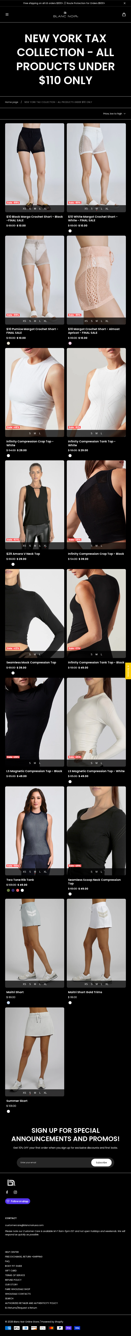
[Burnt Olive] (8, 890)
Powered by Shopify (52, 1321)
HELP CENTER (12, 1252)
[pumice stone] (8, 343)
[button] (7, 14)
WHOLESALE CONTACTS (18, 1293)
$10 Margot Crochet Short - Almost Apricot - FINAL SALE (94, 331)
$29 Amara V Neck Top (23, 554)
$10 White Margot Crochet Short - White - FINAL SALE (93, 218)
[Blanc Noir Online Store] (65, 14)
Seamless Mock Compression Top (31, 662)
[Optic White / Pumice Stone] (70, 1003)
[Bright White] (13, 564)
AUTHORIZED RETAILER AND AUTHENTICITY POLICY (31, 1303)
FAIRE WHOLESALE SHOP (17, 1289)
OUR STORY (11, 1284)
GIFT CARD (11, 1270)
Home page (11, 102)
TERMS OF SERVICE (15, 1275)
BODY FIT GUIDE (13, 1266)
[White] (70, 231)
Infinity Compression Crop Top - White (30, 443)
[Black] (8, 231)
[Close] (124, 3)
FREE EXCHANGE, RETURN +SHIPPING (23, 1256)
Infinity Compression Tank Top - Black (96, 662)
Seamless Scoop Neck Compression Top (94, 881)
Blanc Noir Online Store (26, 1321)
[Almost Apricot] (70, 343)
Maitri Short (15, 992)
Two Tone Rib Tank (20, 880)
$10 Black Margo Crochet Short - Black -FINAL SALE (34, 218)
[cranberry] (18, 890)
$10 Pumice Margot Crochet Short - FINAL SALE (32, 331)
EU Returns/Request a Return (21, 1307)
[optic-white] (8, 1111)
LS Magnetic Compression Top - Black (34, 771)
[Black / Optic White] (13, 1003)
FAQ (7, 1261)
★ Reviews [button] (128, 671)
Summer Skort (16, 1101)
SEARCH (9, 1298)
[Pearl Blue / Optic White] (8, 1003)
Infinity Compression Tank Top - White (92, 443)
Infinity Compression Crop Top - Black (96, 554)
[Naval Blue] (13, 890)
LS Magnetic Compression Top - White (96, 771)
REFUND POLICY (13, 1280)
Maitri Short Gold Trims (85, 992)
